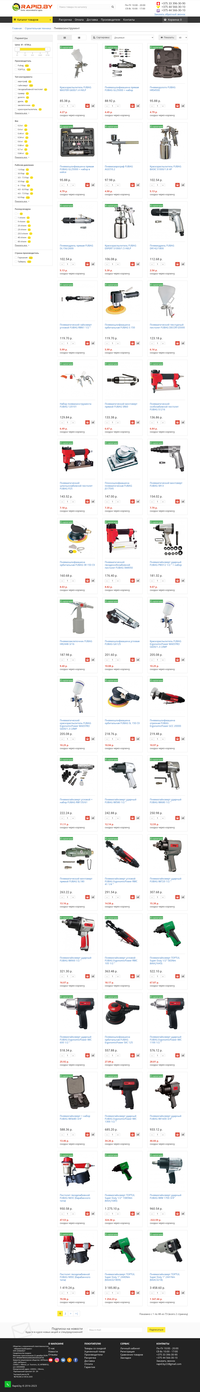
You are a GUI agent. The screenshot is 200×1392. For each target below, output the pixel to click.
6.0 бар (23, 197)
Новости (53, 1351)
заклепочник (26, 105)
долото (23, 97)
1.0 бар (23, 169)
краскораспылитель (29, 109)
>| (76, 1313)
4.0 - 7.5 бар (25, 193)
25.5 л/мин (24, 233)
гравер (23, 93)
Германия (25, 257)
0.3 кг (22, 125)
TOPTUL (24, 69)
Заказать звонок (165, 1360)
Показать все (21, 113)
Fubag (23, 65)
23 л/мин (24, 229)
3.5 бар (23, 181)
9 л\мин (23, 221)
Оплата (79, 19)
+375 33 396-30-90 (173, 3)
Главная (17, 28)
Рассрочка (65, 19)
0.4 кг (22, 129)
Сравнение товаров (131, 1354)
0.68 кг (22, 145)
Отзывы (53, 1354)
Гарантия (89, 1367)
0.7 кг (22, 149)
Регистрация (127, 1351)
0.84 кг (22, 153)
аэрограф (24, 81)
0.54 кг (22, 137)
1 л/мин (23, 217)
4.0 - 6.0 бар (25, 189)
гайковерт (25, 85)
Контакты (129, 19)
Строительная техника (38, 28)
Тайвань (24, 261)
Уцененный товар (94, 1351)
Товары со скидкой (95, 1348)
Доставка (92, 19)
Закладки (125, 1357)
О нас (51, 1348)
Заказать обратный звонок (169, 14)
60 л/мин (24, 241)
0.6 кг (22, 141)
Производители (110, 19)
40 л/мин (24, 237)
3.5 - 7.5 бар (25, 177)
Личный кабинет (130, 1348)
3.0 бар (23, 173)
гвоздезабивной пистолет (32, 89)
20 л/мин (24, 225)
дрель (22, 101)
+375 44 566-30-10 (173, 7)
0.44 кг (22, 133)
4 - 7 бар (23, 185)
